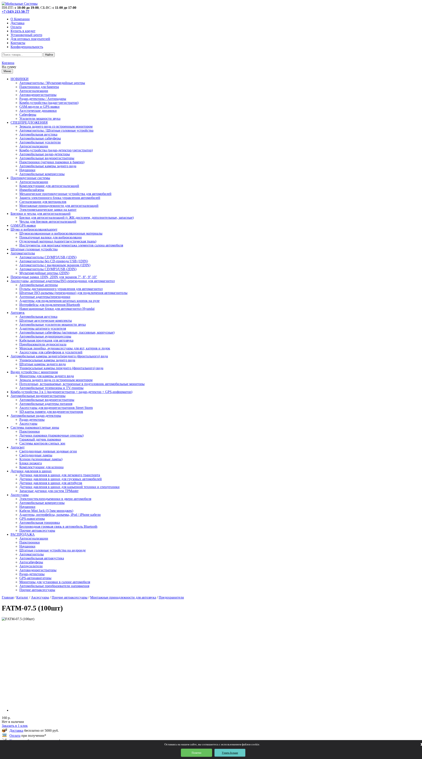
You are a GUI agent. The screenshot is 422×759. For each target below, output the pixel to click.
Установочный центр (26, 35)
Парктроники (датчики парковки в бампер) (51, 162)
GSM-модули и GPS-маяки (39, 106)
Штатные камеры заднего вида (42, 364)
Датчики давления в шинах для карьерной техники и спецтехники (69, 487)
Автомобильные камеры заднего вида (47, 166)
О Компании (20, 19)
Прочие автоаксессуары (37, 530)
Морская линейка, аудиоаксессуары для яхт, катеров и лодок (64, 348)
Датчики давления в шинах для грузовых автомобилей (60, 479)
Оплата (16, 27)
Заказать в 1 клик (15, 726)
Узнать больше (230, 752)
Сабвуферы (27, 114)
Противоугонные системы (30, 178)
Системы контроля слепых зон (42, 443)
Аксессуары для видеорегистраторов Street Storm (56, 408)
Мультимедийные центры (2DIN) (44, 273)
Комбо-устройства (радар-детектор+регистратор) (56, 150)
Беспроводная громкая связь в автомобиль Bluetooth (58, 526)
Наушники (27, 170)
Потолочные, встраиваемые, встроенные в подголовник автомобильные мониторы (82, 384)
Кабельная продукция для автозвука (46, 340)
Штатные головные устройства (34, 249)
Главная (8, 597)
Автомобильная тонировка (39, 522)
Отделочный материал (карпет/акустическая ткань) (57, 241)
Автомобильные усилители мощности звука (52, 324)
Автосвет (18, 447)
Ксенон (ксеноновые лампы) (40, 459)
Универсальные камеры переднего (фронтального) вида (61, 368)
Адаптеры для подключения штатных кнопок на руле (59, 301)
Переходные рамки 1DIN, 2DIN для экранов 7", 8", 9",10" (54, 277)
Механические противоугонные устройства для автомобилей (65, 194)
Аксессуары (28, 423)
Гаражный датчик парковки (40, 439)
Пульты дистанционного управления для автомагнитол (61, 289)
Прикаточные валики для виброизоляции (50, 237)
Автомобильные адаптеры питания (45, 404)
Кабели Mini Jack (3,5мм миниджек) (46, 511)
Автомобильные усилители (40, 142)
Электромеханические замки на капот (47, 209)
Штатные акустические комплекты (45, 320)
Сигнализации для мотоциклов (42, 202)
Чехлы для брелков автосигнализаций (47, 221)
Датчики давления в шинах (31, 471)
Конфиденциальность (27, 47)
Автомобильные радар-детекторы (44, 154)
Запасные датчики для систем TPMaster (48, 491)
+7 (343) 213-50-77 (15, 11)
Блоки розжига (30, 463)
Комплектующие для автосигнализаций (49, 186)
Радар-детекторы (32, 419)
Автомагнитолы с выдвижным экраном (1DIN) (54, 265)
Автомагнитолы (23, 253)
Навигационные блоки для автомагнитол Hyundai (57, 309)
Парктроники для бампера (39, 87)
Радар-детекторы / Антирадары (42, 99)
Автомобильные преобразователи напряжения (54, 586)
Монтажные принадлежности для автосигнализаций (58, 206)
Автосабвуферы (31, 562)
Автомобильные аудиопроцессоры (45, 336)
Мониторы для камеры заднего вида (46, 376)
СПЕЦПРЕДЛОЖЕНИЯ (29, 122)
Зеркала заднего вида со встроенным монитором (56, 126)
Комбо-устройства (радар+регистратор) (48, 103)
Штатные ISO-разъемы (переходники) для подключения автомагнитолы (73, 293)
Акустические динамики (38, 110)
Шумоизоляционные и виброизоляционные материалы (60, 233)
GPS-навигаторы (32, 518)
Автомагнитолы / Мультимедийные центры (52, 83)
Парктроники (29, 431)
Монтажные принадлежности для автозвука (123, 597)
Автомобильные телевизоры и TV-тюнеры (51, 388)
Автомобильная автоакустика (41, 558)
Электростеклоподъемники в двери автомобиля (55, 499)
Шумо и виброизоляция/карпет (34, 229)
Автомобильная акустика (38, 134)
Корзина (8, 63)
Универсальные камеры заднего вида (47, 360)
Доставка (17, 23)
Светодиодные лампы (35, 455)
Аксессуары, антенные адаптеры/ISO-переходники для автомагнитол (63, 281)
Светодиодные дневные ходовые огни (48, 451)
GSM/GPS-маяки (23, 225)
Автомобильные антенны (38, 285)
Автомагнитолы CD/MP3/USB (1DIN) (47, 257)
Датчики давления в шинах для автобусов (50, 483)
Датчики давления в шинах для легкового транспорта (59, 475)
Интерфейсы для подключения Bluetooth (49, 305)
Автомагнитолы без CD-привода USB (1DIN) (53, 261)
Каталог (22, 597)
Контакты (18, 43)
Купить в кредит (23, 31)
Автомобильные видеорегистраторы (46, 158)
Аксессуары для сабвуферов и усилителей (50, 352)
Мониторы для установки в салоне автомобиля (54, 582)
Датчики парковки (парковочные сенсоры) (51, 435)
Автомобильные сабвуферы (40, 138)
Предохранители (171, 597)
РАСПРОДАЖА (23, 534)
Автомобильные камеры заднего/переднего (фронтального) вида (59, 356)
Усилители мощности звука (39, 118)
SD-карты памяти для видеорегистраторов (51, 411)
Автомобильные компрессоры (42, 174)
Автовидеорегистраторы (37, 95)
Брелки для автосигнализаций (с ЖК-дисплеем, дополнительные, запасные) (76, 217)
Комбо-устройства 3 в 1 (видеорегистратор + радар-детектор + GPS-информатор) (71, 392)
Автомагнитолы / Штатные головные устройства (56, 130)
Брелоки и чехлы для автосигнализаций (41, 213)
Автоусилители (31, 566)
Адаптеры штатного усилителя (42, 328)
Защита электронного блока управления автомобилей (59, 198)
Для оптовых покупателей (30, 39)
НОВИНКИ (20, 79)
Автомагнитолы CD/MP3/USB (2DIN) (47, 269)
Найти (49, 54)
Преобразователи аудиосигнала (42, 344)
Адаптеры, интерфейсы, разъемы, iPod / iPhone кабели (60, 514)
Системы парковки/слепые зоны (35, 427)
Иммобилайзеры (31, 190)
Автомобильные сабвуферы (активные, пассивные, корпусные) (67, 332)
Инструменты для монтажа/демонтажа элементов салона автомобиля (71, 245)
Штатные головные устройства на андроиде (52, 550)
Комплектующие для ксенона (41, 467)
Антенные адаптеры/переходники (44, 297)
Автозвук (18, 312)
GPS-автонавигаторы (35, 578)
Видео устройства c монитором (34, 372)
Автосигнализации (33, 91)
